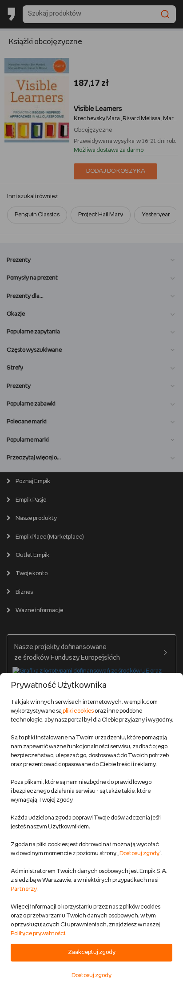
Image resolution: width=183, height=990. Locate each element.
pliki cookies (78, 711)
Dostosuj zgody (139, 853)
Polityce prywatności (38, 934)
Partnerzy (23, 889)
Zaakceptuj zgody (91, 952)
